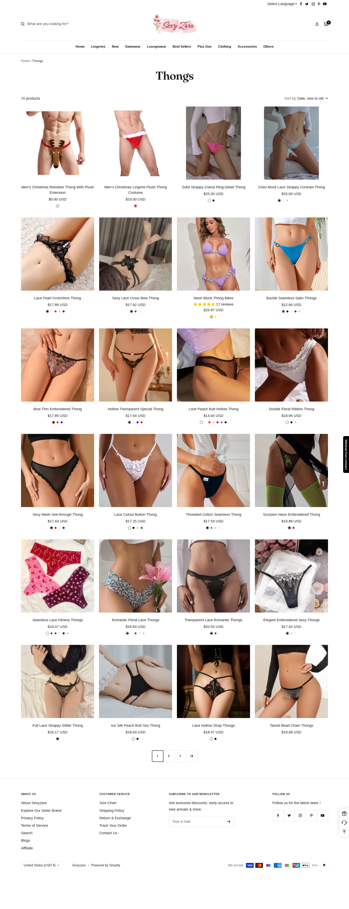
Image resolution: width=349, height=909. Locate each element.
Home (80, 46)
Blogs (25, 840)
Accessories (247, 46)
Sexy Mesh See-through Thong (58, 514)
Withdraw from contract (346, 454)
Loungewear (156, 46)
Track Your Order (113, 826)
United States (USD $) (40, 865)
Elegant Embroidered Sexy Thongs (291, 620)
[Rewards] (344, 813)
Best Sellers (182, 46)
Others (268, 46)
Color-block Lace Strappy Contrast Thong (291, 187)
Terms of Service (34, 826)
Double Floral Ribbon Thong (291, 409)
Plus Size (205, 46)
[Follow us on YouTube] (325, 4)
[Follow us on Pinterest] (319, 4)
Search (27, 833)
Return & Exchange (115, 818)
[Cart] (326, 24)
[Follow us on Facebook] (301, 4)
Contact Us (108, 833)
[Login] (317, 24)
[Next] (191, 756)
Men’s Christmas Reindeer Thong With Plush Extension (57, 190)
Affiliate (27, 848)
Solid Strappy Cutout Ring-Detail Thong (213, 187)
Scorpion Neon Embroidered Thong (291, 514)
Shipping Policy (111, 811)
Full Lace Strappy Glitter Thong (58, 725)
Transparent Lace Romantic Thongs (213, 620)
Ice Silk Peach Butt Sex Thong (135, 725)
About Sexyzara (34, 803)
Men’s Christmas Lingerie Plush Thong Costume (135, 190)
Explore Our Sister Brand (41, 811)
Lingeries (98, 46)
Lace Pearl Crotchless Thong (57, 298)
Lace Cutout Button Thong (135, 514)
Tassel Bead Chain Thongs (291, 725)
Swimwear (133, 46)
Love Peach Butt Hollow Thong (214, 409)
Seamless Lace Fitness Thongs (57, 620)
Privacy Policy (32, 818)
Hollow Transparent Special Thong (135, 409)
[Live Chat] (344, 822)
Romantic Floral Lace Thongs (135, 620)
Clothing (224, 46)
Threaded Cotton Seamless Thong (213, 514)
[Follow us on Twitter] (307, 4)
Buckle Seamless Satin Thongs (291, 298)
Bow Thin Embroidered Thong (58, 409)
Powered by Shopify (105, 865)
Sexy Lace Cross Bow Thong (135, 298)
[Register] (228, 821)
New (115, 46)
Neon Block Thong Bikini (213, 298)
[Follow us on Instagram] (313, 4)
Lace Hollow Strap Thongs (213, 725)
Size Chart (107, 803)
